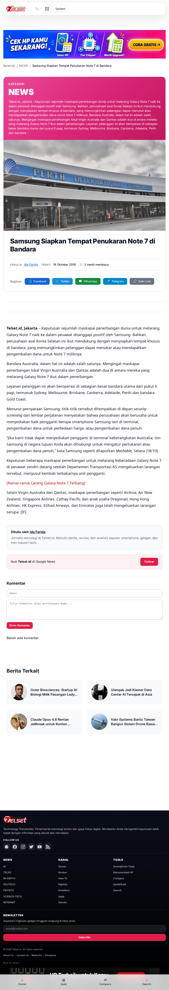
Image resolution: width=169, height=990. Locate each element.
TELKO (7, 872)
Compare (118, 878)
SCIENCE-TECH (12, 896)
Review (62, 872)
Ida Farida (31, 264)
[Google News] (6, 847)
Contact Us (22, 955)
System (60, 9)
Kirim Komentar (19, 625)
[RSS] (48, 847)
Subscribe (84, 937)
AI (4, 866)
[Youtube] (39, 847)
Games (62, 902)
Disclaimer (50, 955)
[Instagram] (23, 847)
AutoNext (63, 890)
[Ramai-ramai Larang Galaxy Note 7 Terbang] (46, 483)
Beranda (9, 65)
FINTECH (8, 890)
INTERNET (9, 902)
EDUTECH (9, 884)
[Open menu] (47, 9)
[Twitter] (31, 847)
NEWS (23, 65)
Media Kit (37, 955)
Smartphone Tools (123, 866)
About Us (8, 955)
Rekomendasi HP (123, 872)
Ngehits (62, 884)
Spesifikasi (119, 884)
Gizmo (62, 866)
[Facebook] (15, 847)
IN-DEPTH (9, 878)
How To (62, 878)
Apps (61, 896)
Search (117, 890)
